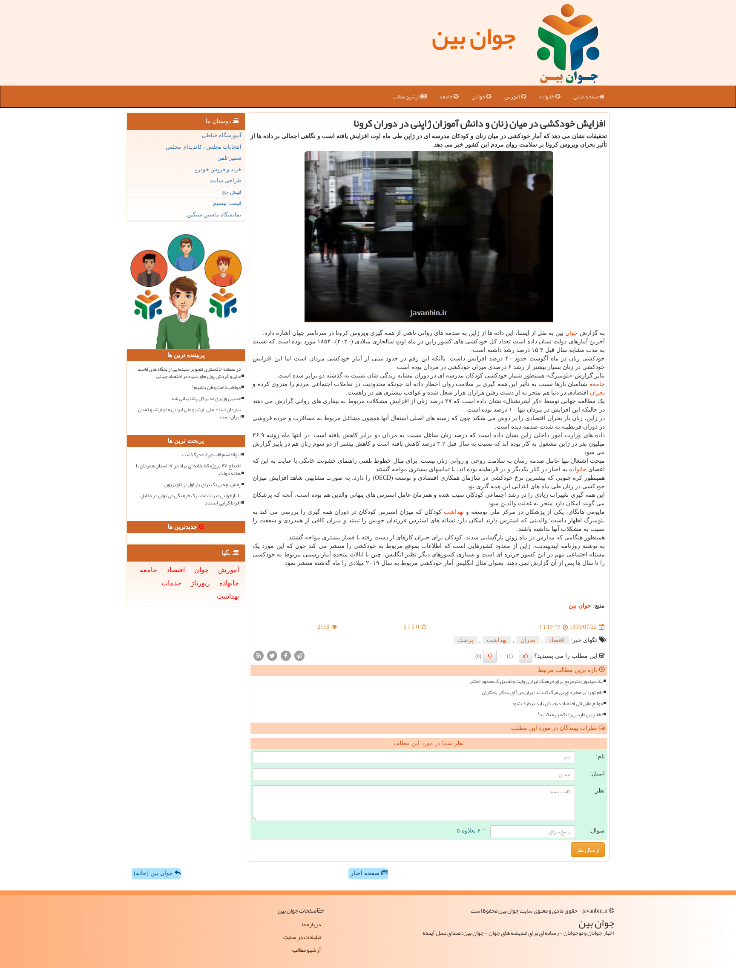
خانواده (547, 96)
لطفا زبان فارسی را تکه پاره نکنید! (570, 715)
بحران (597, 392)
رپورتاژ (200, 583)
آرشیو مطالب (406, 96)
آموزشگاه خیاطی (222, 135)
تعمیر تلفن (229, 158)
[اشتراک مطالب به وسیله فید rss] (258, 655)
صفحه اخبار (366, 873)
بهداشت (454, 512)
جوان (571, 333)
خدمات (171, 583)
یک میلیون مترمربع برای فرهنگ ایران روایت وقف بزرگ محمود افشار (536, 681)
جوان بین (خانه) (154, 873)
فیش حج (232, 192)
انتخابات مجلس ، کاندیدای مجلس (204, 147)
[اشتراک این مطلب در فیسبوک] (286, 655)
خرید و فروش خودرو (218, 169)
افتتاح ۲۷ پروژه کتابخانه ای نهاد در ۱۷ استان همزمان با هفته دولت (188, 469)
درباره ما (311, 924)
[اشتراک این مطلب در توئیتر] (272, 655)
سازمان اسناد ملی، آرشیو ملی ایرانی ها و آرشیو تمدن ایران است (189, 413)
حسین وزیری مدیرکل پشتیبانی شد (206, 398)
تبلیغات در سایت (302, 937)
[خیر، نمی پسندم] (490, 656)
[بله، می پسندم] (525, 656)
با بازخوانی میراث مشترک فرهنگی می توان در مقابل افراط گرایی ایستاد (191, 499)
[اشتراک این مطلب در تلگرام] (299, 655)
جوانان (479, 96)
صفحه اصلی (586, 96)
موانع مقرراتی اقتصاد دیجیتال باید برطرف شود (557, 704)
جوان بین (473, 36)
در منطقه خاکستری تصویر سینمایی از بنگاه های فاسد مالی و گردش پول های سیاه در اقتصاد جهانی (189, 372)
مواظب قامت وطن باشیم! (216, 387)
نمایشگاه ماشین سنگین (214, 214)
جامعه (446, 96)
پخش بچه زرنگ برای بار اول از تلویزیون (202, 485)
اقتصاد (557, 640)
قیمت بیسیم (227, 203)
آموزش (512, 96)
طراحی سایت (226, 180)
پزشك (465, 640)
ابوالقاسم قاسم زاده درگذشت (211, 455)
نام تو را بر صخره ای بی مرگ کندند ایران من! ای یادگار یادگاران (542, 692)
